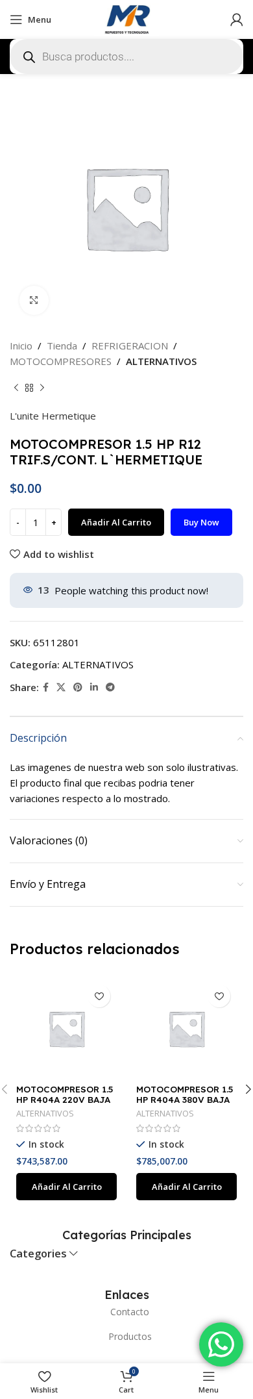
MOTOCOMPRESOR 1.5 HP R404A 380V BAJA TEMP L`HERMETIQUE (184, 1099)
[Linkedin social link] (94, 687)
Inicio (21, 345)
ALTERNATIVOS (161, 361)
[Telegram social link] (110, 687)
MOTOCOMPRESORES (61, 361)
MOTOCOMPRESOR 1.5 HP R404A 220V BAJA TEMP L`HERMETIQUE (64, 1099)
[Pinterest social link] (77, 687)
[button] (66, 1186)
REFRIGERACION (129, 345)
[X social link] (61, 687)
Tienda (62, 345)
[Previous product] (16, 388)
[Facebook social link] (46, 687)
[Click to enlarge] (34, 300)
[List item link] (126, 1312)
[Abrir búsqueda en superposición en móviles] (126, 56)
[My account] (237, 19)
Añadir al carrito (116, 522)
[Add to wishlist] (99, 996)
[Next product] (42, 388)
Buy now (201, 522)
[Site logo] (126, 18)
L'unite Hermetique (53, 415)
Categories (38, 1253)
